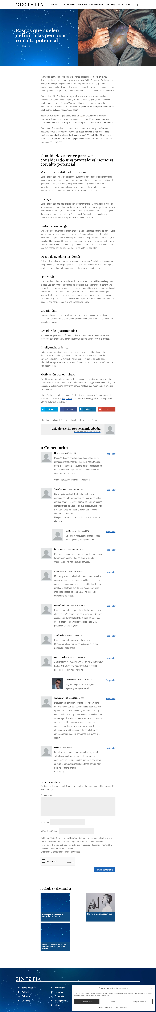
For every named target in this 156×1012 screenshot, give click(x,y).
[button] (151, 988)
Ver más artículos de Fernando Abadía (87, 431)
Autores (25, 992)
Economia (59, 996)
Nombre (45, 822)
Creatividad (55, 420)
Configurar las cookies (140, 1001)
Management (70, 5)
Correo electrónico (49, 831)
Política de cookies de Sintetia (106, 1007)
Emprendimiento (96, 5)
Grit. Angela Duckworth (84, 395)
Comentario (46, 795)
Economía (82, 5)
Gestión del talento (69, 420)
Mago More (67, 398)
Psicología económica (87, 420)
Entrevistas (56, 5)
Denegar (113, 1001)
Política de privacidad (121, 1007)
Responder (110, 453)
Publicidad (26, 996)
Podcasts (130, 5)
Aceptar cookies (86, 1001)
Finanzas (111, 5)
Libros (120, 5)
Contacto (26, 1000)
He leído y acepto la (62, 851)
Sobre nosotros (29, 987)
